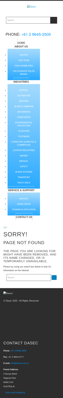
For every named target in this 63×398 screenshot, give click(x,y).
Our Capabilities (24, 65)
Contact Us (24, 217)
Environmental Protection (23, 124)
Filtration (23, 130)
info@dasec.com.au (20, 363)
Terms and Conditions (15, 392)
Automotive (23, 95)
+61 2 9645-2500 (36, 34)
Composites (23, 117)
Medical (23, 160)
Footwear (24, 136)
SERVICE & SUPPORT (21, 190)
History (23, 54)
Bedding (23, 100)
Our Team (23, 60)
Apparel (23, 90)
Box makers (23, 111)
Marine (24, 155)
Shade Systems (23, 171)
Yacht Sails (23, 182)
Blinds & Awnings (23, 106)
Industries (21, 81)
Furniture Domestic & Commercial (23, 143)
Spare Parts (24, 203)
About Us (21, 46)
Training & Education (24, 209)
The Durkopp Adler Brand (24, 72)
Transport (24, 177)
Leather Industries (24, 150)
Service (23, 198)
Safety (24, 166)
